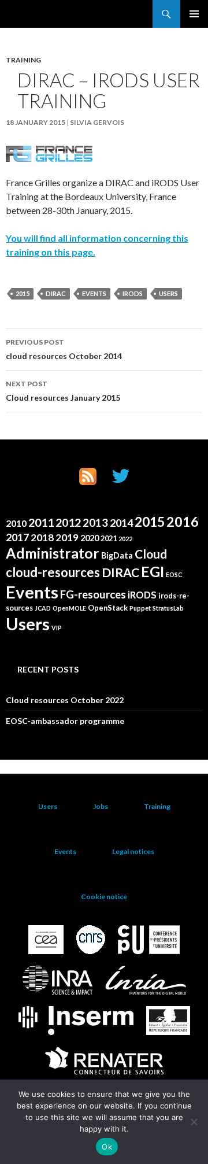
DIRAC (56, 293)
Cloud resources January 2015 (63, 390)
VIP (56, 627)
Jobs (100, 806)
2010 (16, 523)
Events (94, 293)
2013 (95, 522)
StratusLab (168, 608)
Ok (107, 1146)
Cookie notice (104, 896)
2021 (109, 538)
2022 (125, 538)
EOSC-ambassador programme (65, 721)
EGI (152, 571)
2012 (68, 522)
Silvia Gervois (97, 122)
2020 (89, 538)
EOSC (174, 574)
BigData (117, 555)
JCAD (43, 608)
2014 (121, 522)
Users (168, 293)
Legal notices (133, 851)
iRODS (132, 293)
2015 (22, 293)
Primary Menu (194, 14)
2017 (17, 537)
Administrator (52, 553)
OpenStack (108, 607)
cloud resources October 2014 (64, 349)
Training (23, 60)
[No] (193, 1122)
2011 (41, 522)
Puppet (140, 608)
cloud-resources (53, 572)
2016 (182, 521)
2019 (67, 537)
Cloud (151, 553)
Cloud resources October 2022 (65, 700)
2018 (42, 537)
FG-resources (93, 594)
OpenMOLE (69, 608)
